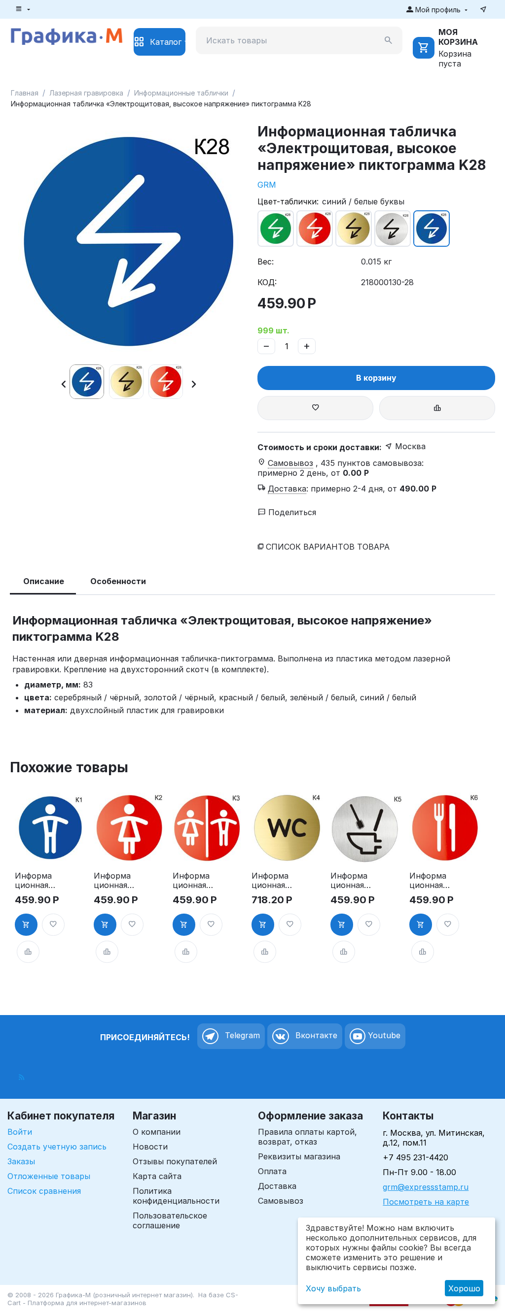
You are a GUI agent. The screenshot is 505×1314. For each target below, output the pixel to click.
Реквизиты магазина (299, 1156)
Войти (19, 1132)
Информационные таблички (181, 93)
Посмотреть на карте (426, 1202)
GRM (266, 185)
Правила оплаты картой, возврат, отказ (307, 1137)
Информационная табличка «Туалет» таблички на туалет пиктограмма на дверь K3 (192, 880)
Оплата (272, 1171)
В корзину (376, 378)
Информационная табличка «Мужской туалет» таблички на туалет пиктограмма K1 (34, 880)
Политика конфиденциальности (176, 1196)
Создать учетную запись (57, 1146)
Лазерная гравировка (86, 93)
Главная (24, 93)
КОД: (267, 282)
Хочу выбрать (333, 1288)
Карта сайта (157, 1176)
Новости (150, 1146)
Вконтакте (315, 1035)
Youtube (382, 1035)
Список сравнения (44, 1191)
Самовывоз (280, 1201)
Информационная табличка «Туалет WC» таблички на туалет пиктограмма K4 (271, 880)
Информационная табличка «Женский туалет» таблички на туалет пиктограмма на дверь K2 (114, 880)
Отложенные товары (48, 1176)
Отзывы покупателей (175, 1161)
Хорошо (464, 1288)
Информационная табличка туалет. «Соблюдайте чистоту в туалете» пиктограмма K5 (350, 880)
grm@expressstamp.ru (426, 1187)
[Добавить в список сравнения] (437, 408)
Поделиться (291, 512)
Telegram (241, 1035)
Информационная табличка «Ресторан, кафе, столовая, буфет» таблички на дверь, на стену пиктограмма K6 (428, 880)
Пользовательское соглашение (170, 1220)
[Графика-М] (66, 35)
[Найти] (388, 40)
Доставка (277, 1186)
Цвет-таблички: (288, 201)
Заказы (21, 1161)
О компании (156, 1132)
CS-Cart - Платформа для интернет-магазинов (122, 1299)
